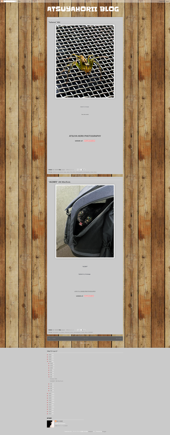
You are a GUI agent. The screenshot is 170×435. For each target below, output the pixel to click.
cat (59, 332)
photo (74, 172)
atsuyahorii (60, 172)
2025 (50, 357)
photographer (79, 172)
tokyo (95, 172)
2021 (50, 395)
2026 (50, 354)
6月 (51, 377)
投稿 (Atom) (86, 343)
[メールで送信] (78, 170)
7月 (51, 374)
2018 (50, 402)
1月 (51, 390)
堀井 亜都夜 (60, 421)
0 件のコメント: (70, 169)
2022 (50, 393)
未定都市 (90, 332)
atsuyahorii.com (89, 141)
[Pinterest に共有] (84, 170)
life (71, 172)
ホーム (86, 338)
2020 (50, 398)
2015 (50, 409)
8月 (51, 372)
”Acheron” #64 (54, 22)
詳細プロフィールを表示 (61, 425)
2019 (50, 400)
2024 (50, 359)
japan (68, 172)
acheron (55, 172)
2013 (50, 413)
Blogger (104, 431)
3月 (51, 388)
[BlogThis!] (79, 170)
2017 (50, 404)
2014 (50, 411)
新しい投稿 (52, 338)
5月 (51, 384)
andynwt (90, 431)
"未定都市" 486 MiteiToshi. (59, 182)
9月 (51, 370)
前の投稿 (119, 338)
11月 (51, 365)
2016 (50, 407)
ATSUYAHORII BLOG (83, 9)
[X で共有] (81, 170)
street (91, 172)
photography (86, 172)
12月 (51, 363)
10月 (51, 368)
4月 (51, 386)
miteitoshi (67, 332)
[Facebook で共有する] (83, 170)
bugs (65, 172)
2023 (50, 361)
